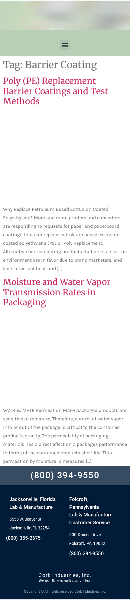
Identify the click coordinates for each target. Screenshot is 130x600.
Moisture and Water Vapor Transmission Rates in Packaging (57, 292)
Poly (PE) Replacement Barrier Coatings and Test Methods (55, 91)
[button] (65, 45)
